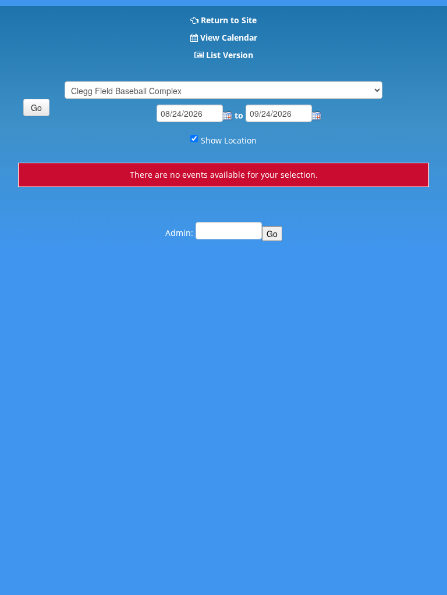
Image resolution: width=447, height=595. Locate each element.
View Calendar (228, 37)
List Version (229, 54)
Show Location (229, 140)
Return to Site (229, 20)
